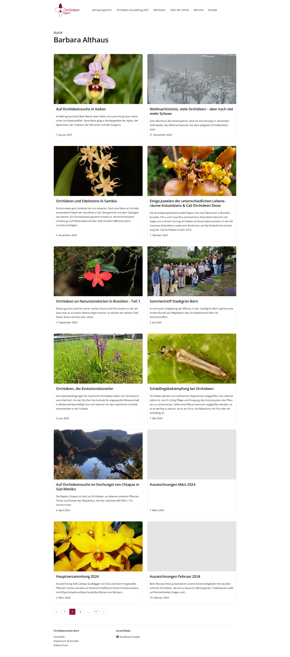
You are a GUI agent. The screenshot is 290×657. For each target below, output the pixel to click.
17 (96, 611)
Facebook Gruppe (129, 636)
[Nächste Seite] (104, 612)
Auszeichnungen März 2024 (172, 484)
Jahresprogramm (102, 10)
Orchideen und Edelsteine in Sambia (86, 200)
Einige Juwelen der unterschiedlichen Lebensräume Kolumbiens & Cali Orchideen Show (188, 203)
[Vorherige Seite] (57, 612)
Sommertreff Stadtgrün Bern (174, 301)
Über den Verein (179, 10)
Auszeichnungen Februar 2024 (175, 576)
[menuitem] (57, 612)
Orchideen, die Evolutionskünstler (84, 388)
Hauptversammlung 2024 (77, 576)
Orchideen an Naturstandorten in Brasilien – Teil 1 (98, 301)
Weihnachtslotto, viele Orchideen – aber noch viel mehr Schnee (191, 111)
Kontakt (212, 10)
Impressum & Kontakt (66, 641)
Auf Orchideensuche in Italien (81, 108)
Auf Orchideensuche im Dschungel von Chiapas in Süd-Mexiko (97, 486)
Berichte (198, 10)
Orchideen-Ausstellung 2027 (133, 10)
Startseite (59, 636)
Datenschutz (61, 645)
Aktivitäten (159, 10)
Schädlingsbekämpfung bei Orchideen (181, 388)
